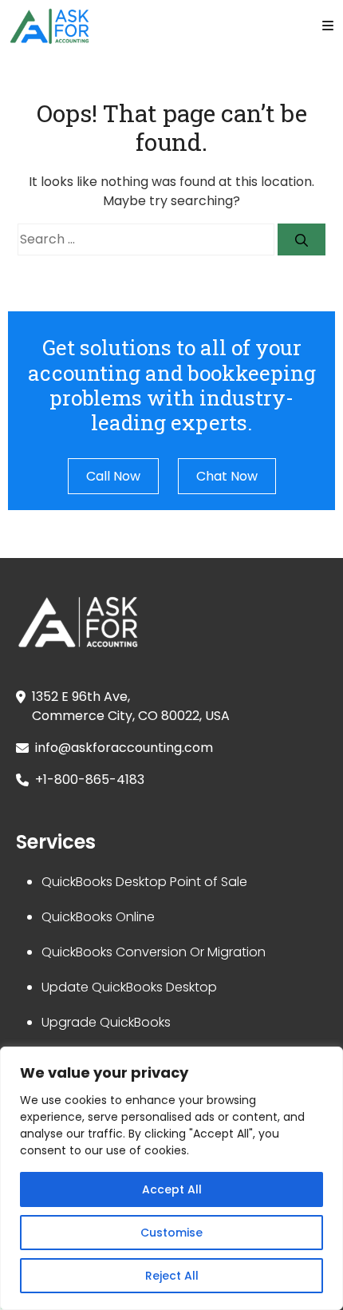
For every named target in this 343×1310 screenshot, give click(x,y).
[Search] (301, 239)
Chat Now (227, 476)
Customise (171, 1233)
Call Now (113, 476)
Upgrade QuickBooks (106, 1022)
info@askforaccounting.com (124, 747)
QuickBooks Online (98, 917)
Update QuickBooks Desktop (129, 987)
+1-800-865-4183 (89, 779)
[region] (171, 1178)
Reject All (172, 1276)
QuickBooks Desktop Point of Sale (144, 882)
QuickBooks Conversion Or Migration (153, 952)
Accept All (172, 1189)
